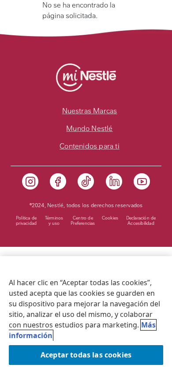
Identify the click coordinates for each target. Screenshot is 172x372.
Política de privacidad (26, 220)
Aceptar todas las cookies (86, 355)
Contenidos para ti (90, 146)
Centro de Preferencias (83, 220)
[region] (86, 314)
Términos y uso (54, 220)
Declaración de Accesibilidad (141, 220)
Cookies (110, 218)
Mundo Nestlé (89, 128)
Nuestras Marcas (89, 110)
